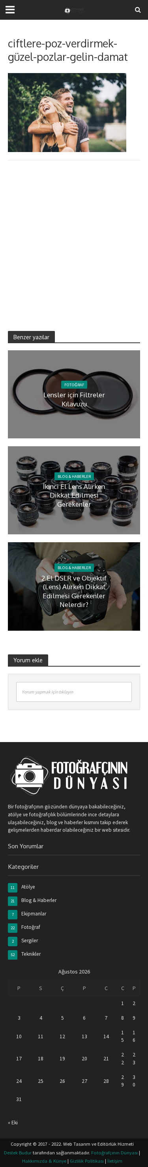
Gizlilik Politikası (87, 1161)
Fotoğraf (74, 384)
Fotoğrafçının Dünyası (114, 1153)
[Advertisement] (74, 240)
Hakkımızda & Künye (44, 1161)
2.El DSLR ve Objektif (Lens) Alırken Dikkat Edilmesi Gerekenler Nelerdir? (74, 591)
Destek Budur (18, 1153)
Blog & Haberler (74, 476)
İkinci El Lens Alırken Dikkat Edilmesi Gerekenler (74, 495)
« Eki (13, 1122)
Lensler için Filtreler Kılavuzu (74, 399)
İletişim (114, 1161)
